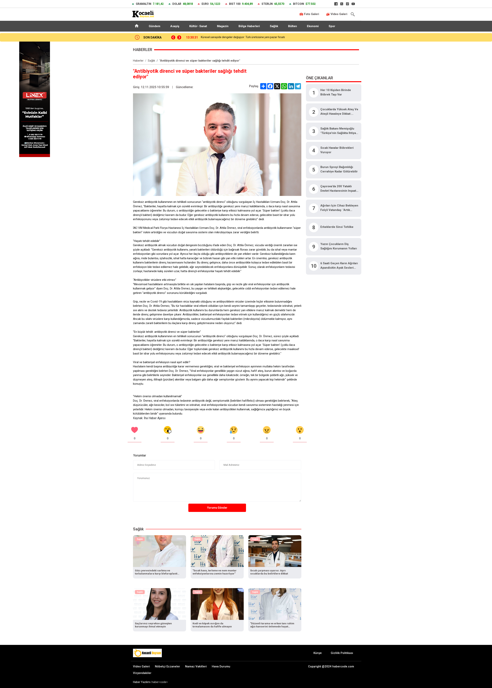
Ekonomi (313, 26)
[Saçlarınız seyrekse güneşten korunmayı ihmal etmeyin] (159, 604)
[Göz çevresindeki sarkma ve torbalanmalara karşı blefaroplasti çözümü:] (159, 551)
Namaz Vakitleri (196, 666)
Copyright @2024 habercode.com (331, 666)
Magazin (223, 26)
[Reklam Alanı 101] (34, 99)
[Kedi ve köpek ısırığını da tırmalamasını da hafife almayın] (217, 604)
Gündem (154, 26)
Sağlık (274, 26)
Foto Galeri (311, 14)
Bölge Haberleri (249, 26)
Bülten (292, 26)
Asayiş (174, 26)
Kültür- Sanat (198, 26)
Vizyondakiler (142, 673)
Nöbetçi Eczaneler (167, 666)
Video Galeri (338, 14)
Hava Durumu (221, 666)
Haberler (138, 60)
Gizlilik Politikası (342, 653)
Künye (317, 653)
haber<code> (160, 682)
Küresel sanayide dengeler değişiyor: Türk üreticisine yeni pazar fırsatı (243, 37)
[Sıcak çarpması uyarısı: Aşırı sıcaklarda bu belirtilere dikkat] (274, 551)
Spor (332, 26)
